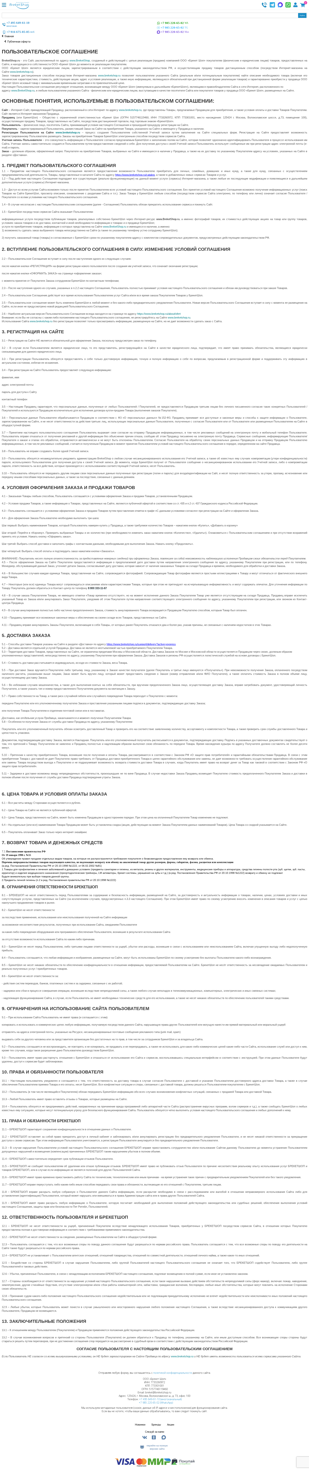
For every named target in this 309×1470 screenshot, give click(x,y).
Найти (302, 15)
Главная (9, 36)
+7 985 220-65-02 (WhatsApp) (156, 1402)
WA (174, 23)
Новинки (140, 1424)
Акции (170, 1424)
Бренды (156, 1424)
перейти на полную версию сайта (157, 1447)
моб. (20, 32)
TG (174, 27)
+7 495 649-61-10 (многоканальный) (160, 1399)
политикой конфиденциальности (172, 1372)
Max (175, 32)
